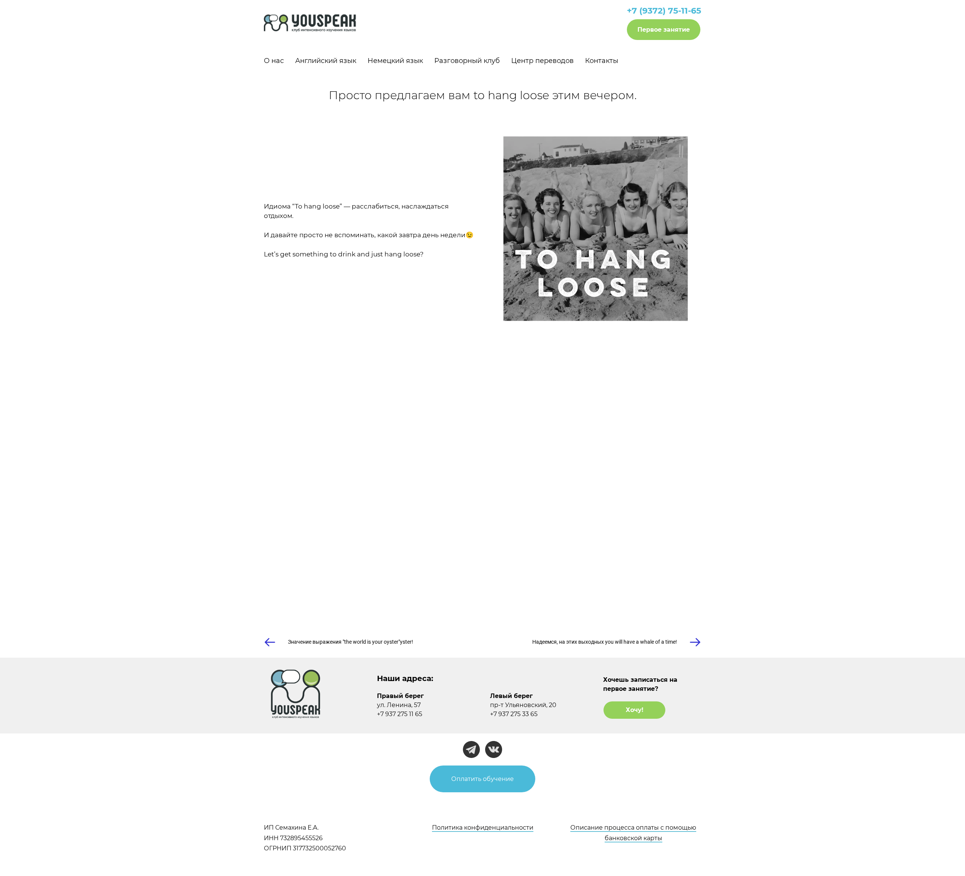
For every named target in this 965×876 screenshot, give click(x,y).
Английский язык (325, 61)
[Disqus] (482, 498)
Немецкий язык (395, 61)
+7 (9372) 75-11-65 (664, 11)
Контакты (601, 61)
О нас (274, 61)
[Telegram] (471, 749)
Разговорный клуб (467, 61)
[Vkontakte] (493, 749)
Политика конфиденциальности (482, 827)
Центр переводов (542, 61)
